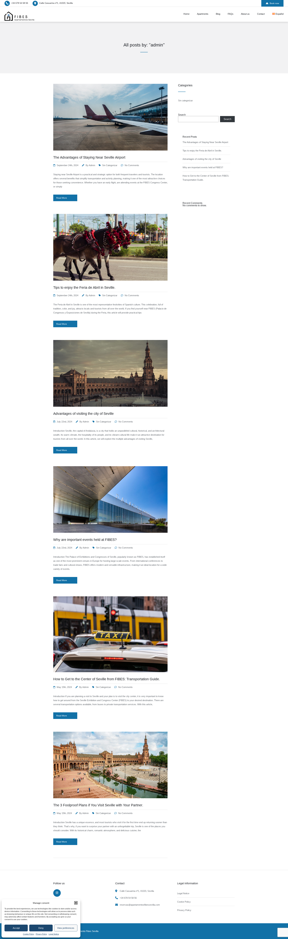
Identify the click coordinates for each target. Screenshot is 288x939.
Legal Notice (54, 934)
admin (92, 165)
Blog (218, 14)
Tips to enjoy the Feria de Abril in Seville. (84, 287)
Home (186, 14)
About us (245, 14)
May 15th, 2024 (64, 687)
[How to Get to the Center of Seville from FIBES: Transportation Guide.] (110, 676)
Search (182, 114)
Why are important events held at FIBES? (85, 540)
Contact (261, 14)
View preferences (65, 928)
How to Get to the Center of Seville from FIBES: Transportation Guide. (106, 679)
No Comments (132, 165)
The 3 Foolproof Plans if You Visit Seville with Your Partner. (98, 805)
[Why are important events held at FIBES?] (110, 536)
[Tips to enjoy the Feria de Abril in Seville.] (110, 284)
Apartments (202, 14)
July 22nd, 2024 (64, 421)
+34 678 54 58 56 (19, 3)
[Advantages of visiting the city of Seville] (110, 410)
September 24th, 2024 (67, 165)
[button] (75, 902)
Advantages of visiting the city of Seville (83, 414)
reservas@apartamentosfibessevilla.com (140, 904)
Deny (41, 928)
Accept (16, 928)
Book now (274, 3)
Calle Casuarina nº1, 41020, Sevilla (56, 3)
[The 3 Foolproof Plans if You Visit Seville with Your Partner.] (110, 802)
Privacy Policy (41, 934)
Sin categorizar (109, 165)
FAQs (230, 14)
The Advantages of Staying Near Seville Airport (89, 157)
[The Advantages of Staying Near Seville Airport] (110, 154)
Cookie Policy (28, 934)
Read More (61, 198)
